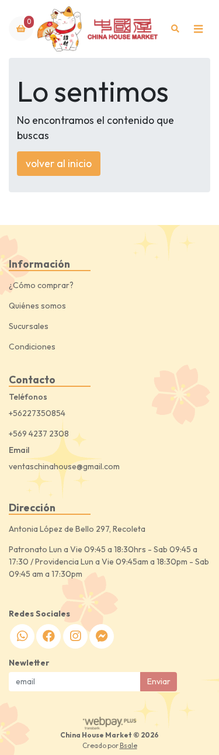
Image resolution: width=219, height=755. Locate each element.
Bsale (128, 745)
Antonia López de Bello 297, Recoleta (77, 529)
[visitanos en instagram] (75, 636)
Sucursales (28, 326)
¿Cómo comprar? (41, 285)
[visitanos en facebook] (48, 636)
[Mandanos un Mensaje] (101, 636)
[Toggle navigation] (198, 28)
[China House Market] (98, 29)
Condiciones (32, 346)
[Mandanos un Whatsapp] (22, 636)
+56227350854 (37, 413)
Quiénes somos (37, 305)
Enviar (159, 681)
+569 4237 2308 (39, 433)
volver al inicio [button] (59, 163)
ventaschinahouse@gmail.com (64, 466)
